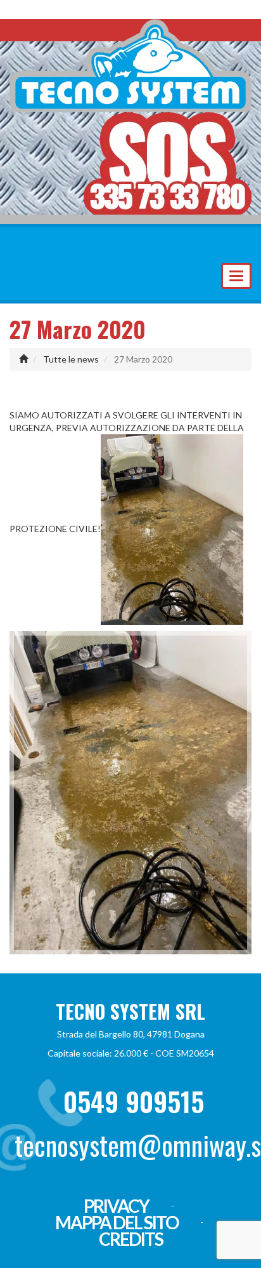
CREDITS (131, 1239)
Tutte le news (71, 359)
